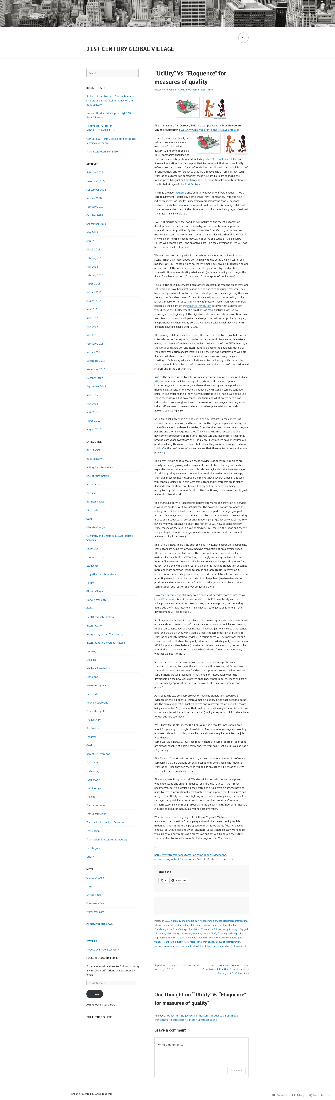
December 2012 (95, 360)
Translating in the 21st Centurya (171, 929)
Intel (207, 159)
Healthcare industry (173, 941)
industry (179, 192)
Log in (89, 886)
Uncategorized (94, 848)
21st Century (192, 184)
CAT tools (92, 510)
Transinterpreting (96, 813)
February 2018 (94, 258)
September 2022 (96, 189)
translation (205, 946)
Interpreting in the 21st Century (186, 925)
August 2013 (94, 301)
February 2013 (94, 343)
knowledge (208, 941)
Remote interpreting (98, 754)
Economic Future (96, 557)
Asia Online (230, 159)
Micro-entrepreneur (97, 685)
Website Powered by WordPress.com (92, 1093)
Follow (94, 994)
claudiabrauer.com (99, 924)
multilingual (215, 167)
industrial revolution (199, 305)
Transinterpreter (95, 805)
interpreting (195, 941)
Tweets (91, 941)
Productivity (93, 719)
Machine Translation (98, 668)
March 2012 (93, 420)
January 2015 (94, 292)
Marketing (92, 677)
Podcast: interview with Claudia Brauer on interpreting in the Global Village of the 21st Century (110, 100)
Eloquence (201, 937)
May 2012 (92, 403)
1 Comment (240, 946)
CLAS (167, 920)
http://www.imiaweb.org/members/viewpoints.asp (208, 129)
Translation (194, 929)
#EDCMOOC (93, 450)
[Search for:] (112, 73)
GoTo (89, 608)
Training (90, 796)
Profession (92, 728)
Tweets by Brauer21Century (102, 949)
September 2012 (96, 386)
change (206, 933)
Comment (236, 1070)
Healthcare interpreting (235, 920)
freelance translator (219, 937)
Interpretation (161, 925)
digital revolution (186, 937)
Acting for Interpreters (99, 467)
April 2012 (92, 412)
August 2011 (94, 429)
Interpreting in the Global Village (220, 925)
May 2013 (92, 326)
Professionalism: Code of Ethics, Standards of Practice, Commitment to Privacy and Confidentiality (226, 969)
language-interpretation (227, 941)
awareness (185, 933)
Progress (91, 736)
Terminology (93, 788)
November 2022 (96, 181)
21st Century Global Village (130, 49)
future (233, 937)
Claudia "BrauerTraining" (201, 89)
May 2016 (92, 266)
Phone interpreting (97, 702)
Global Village (94, 591)
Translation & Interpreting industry (219, 929)
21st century (172, 933)
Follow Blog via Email (102, 958)
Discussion (92, 548)
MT (156, 381)
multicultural (192, 946)
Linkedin (91, 659)
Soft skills (92, 762)
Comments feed (95, 903)
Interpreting (174, 595)
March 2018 (93, 249)
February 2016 (94, 275)
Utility (159, 448)
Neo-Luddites (94, 694)
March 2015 (93, 283)
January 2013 (94, 352)
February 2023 (94, 172)
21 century (159, 933)
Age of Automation (97, 476)
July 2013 (92, 309)
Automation (93, 484)
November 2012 (96, 369)
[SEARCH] (243, 37)
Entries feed (93, 894)
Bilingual (91, 493)
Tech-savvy (92, 771)
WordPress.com (95, 911)
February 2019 (94, 206)
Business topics (95, 501)
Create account (95, 877)
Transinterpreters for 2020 (102, 151)
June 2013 (92, 318)
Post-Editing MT (96, 711)
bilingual (196, 933)
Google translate (96, 600)
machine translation (164, 946)
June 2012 (92, 395)
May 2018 (92, 232)
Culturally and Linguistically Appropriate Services (196, 920)
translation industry (222, 946)
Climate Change (95, 527)
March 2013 (93, 335)
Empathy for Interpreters (101, 574)
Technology (93, 779)
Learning (91, 651)
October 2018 (94, 215)
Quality (90, 745)
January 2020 (94, 198)
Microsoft (217, 159)
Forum (90, 582)
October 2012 (94, 378)
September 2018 (96, 223)
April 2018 (92, 241)
